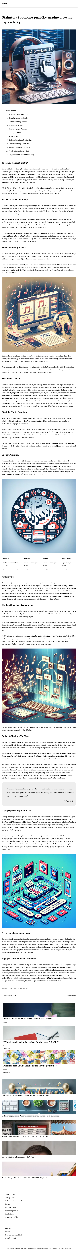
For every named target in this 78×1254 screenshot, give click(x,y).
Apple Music (13, 136)
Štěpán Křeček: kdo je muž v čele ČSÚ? (18, 1157)
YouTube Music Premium (18, 129)
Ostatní (74, 995)
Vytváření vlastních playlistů (19, 151)
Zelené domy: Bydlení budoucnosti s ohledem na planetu (25, 1177)
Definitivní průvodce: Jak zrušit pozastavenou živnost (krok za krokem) (31, 1116)
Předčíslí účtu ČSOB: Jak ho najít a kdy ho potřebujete (30, 1065)
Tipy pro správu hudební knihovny (21, 155)
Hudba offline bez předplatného (20, 140)
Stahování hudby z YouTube (19, 144)
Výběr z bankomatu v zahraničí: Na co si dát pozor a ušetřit (26, 1136)
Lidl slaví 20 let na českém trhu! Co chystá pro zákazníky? (25, 1095)
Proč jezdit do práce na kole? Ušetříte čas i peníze (27, 1018)
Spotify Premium (15, 133)
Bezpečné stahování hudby (18, 118)
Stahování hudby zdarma (18, 122)
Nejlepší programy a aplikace (19, 147)
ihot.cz (4, 4)
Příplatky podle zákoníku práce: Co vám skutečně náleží (30, 1042)
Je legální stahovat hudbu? (18, 114)
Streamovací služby (16, 125)
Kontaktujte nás (22, 988)
